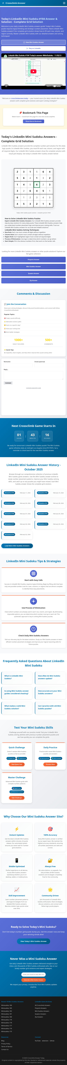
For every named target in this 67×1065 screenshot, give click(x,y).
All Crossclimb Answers (42, 1005)
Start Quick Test (17, 764)
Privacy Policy (5, 1044)
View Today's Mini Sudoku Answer (34, 941)
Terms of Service (6, 1046)
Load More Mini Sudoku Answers (17, 546)
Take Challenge (17, 798)
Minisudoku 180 (6, 1017)
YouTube (38, 1041)
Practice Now (50, 764)
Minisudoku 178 (6, 1023)
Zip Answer (33, 280)
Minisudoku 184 (6, 1005)
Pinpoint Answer (33, 259)
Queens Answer (33, 273)
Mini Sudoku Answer (33, 266)
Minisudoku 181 (6, 1014)
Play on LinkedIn (35, 48)
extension (45, 1041)
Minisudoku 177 (6, 1026)
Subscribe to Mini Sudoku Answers (33, 980)
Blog (2, 1041)
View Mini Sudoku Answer (35, 42)
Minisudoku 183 (6, 1008)
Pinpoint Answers (40, 1008)
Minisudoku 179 (6, 1020)
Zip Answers (39, 1017)
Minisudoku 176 (6, 1028)
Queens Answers (40, 1014)
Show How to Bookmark (34, 121)
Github (52, 1041)
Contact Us (5, 1049)
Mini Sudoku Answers (42, 1011)
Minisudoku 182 (6, 1011)
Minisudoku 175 (6, 1031)
